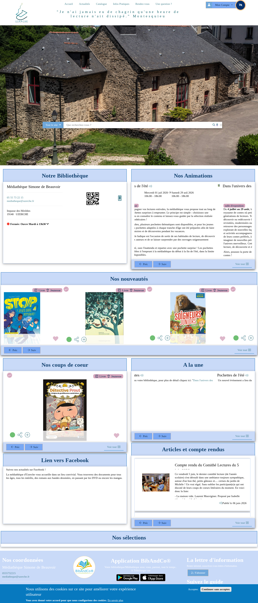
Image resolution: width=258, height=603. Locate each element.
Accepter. (193, 589)
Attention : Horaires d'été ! (155, 375)
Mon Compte (222, 4)
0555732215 (9, 573)
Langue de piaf (45, 293)
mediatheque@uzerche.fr (20, 200)
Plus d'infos (47, 313)
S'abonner (199, 572)
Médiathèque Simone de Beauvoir (33, 187)
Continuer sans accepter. (216, 589)
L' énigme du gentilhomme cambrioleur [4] (65, 379)
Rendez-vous (142, 3)
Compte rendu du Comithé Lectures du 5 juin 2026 (207, 466)
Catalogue (101, 3)
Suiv (163, 264)
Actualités (84, 3)
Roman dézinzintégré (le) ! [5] (212, 293)
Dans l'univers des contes (160, 186)
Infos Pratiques (121, 3)
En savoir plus (115, 600)
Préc (145, 264)
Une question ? (164, 3)
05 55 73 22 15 (15, 197)
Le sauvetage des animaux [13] (129, 293)
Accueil (68, 3)
